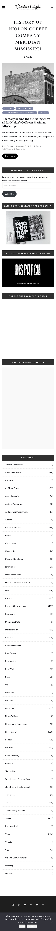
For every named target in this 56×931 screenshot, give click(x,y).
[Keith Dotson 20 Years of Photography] (28, 227)
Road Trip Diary (12, 755)
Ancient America (12, 496)
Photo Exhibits (11, 716)
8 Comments (19, 149)
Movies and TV (12, 630)
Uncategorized (11, 826)
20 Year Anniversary (14, 464)
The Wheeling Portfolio (15, 810)
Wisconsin (9, 873)
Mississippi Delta (12, 622)
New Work (9, 669)
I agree (22, 926)
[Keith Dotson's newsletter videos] (28, 273)
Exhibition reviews (13, 574)
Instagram (13, 904)
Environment (10, 567)
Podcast (8, 740)
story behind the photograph (19, 112)
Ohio (7, 685)
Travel (43, 112)
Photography (24, 108)
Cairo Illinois (10, 543)
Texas (7, 802)
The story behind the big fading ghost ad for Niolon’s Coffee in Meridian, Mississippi (26, 122)
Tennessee (9, 795)
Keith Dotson (7, 146)
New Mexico (10, 661)
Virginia (8, 842)
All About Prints (12, 488)
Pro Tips (9, 747)
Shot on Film (10, 771)
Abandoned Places (13, 472)
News (7, 677)
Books (8, 535)
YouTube (25, 904)
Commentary (11, 551)
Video (7, 834)
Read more (32, 926)
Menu (3, 7)
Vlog (7, 850)
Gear (7, 590)
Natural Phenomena (13, 645)
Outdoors (9, 708)
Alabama (9, 480)
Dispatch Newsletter (14, 559)
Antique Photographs (14, 504)
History (8, 108)
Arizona (8, 520)
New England (10, 653)
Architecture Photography (16, 512)
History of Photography (15, 606)
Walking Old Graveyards (16, 858)
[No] (52, 921)
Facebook (43, 904)
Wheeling (9, 865)
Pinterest (31, 904)
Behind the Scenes (13, 527)
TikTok (19, 904)
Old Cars (9, 700)
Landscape (9, 614)
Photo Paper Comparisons (16, 724)
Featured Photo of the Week (17, 582)
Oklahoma (9, 692)
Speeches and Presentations (17, 779)
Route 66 (9, 763)
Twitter (37, 904)
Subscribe (9, 194)
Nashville (9, 637)
